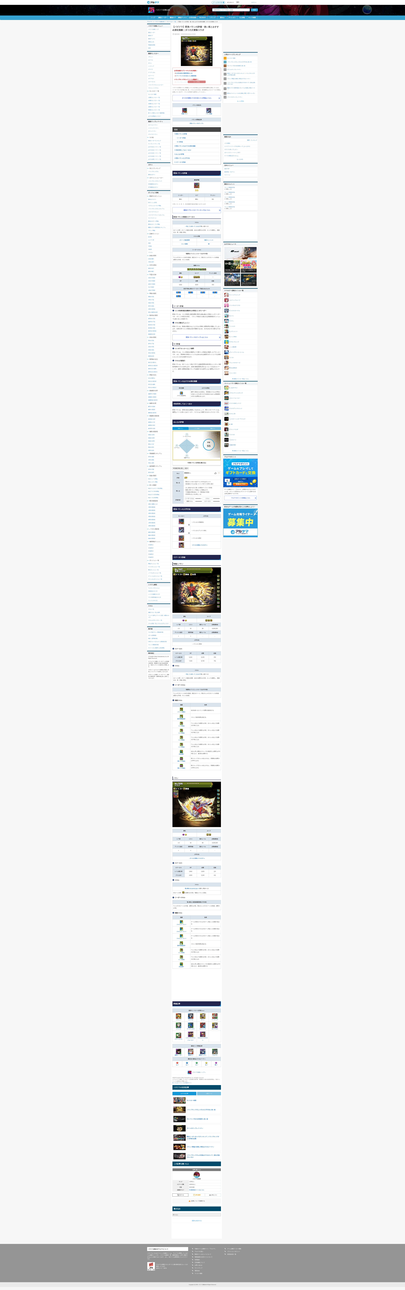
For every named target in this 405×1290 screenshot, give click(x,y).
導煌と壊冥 (151, 463)
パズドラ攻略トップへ (199, 1072)
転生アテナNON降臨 (153, 491)
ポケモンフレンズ (234, 342)
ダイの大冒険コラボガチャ (199, 545)
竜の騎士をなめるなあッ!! (192, 888)
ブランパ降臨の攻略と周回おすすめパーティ (238, 78)
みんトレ (231, 316)
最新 (248, 140)
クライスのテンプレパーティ (234, 97)
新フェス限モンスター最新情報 (156, 113)
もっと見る (240, 101)
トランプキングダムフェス (155, 181)
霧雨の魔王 (151, 271)
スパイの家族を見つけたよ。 (231, 155)
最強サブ (173, 17)
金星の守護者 (151, 284)
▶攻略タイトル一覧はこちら (240, 379)
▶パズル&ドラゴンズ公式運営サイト (182, 1082)
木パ (196, 1065)
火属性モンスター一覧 (154, 97)
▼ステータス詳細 (180, 162)
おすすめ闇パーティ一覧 (154, 159)
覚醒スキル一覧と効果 (154, 612)
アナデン (231, 321)
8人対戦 (242, 17)
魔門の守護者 (151, 406)
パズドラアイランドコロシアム (156, 215)
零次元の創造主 (152, 387)
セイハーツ (203, 1028)
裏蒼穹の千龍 (151, 321)
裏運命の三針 (151, 422)
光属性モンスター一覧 (154, 106)
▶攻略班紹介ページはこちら (196, 1190)
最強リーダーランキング (154, 140)
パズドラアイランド (153, 211)
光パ (206, 1065)
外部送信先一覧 (231, 1254)
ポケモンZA (232, 413)
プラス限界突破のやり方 (154, 597)
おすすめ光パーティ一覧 (154, 156)
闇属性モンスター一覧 (154, 110)
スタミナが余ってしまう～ (231, 149)
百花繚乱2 (150, 548)
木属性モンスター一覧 (154, 103)
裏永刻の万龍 (151, 324)
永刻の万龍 (151, 346)
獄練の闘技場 (151, 538)
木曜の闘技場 (151, 516)
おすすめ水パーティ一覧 (154, 150)
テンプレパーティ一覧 (154, 143)
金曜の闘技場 (151, 519)
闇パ (216, 1065)
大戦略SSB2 (232, 445)
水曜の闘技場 (151, 513)
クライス (178, 1028)
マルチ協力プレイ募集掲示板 (155, 632)
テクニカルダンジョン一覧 (155, 579)
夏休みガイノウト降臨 (154, 224)
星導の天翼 (151, 469)
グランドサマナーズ (234, 362)
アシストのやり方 (152, 600)
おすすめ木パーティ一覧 (154, 153)
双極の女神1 (151, 434)
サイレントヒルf (233, 429)
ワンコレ (231, 357)
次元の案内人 (151, 378)
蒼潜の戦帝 (151, 472)
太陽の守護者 (151, 290)
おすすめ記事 (184, 1093)
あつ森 (231, 424)
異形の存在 (151, 447)
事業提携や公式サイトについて (203, 1257)
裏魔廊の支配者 (152, 397)
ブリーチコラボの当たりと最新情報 (186, 76)
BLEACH (202, 17)
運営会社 (197, 1270)
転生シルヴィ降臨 (152, 482)
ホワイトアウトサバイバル (236, 352)
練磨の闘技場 (151, 532)
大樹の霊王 (151, 262)
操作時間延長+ (181, 719)
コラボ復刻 (227, 143)
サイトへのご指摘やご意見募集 (156, 647)
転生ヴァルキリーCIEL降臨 (155, 488)
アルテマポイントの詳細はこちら (240, 498)
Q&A (149, 48)
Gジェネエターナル (234, 310)
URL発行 (198, 1195)
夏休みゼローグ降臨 (153, 221)
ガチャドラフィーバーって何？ (232, 152)
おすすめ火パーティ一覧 (154, 146)
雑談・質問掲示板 (152, 638)
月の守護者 (151, 287)
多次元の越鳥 (151, 384)
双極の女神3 (151, 441)
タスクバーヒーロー (234, 398)
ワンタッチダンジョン (154, 588)
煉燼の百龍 (151, 296)
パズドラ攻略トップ (153, 29)
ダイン (203, 1019)
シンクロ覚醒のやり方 (154, 594)
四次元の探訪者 (152, 381)
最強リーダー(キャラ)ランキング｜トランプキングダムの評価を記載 (241, 74)
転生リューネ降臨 (152, 478)
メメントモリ (232, 373)
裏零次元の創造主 (152, 371)
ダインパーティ (152, 131)
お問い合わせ (198, 1265)
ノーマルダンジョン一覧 (154, 573)
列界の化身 (151, 450)
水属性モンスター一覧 (154, 100)
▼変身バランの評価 (180, 134)
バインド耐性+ (181, 712)
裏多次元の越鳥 (152, 368)
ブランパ (178, 1019)
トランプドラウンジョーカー (191, 1039)
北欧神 (150, 249)
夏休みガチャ (151, 174)
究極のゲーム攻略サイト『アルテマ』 (205, 1248)
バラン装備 (209, 113)
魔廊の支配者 (151, 409)
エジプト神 (151, 240)
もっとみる (240, 159)
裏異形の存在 (151, 425)
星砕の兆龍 (151, 306)
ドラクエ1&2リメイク (235, 403)
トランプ (212, 17)
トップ (153, 17)
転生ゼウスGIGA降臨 (153, 494)
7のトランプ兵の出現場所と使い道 (236, 65)
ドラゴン (150, 252)
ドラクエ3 (232, 434)
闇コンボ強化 (181, 761)
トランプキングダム (153, 171)
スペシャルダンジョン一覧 (155, 576)
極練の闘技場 (151, 535)
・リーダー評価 (180, 138)
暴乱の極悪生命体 (152, 312)
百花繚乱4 (150, 554)
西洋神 (150, 237)
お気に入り (214, 1195)
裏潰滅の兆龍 (151, 328)
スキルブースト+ (181, 924)
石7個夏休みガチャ (153, 187)
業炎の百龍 (151, 340)
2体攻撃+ (181, 754)
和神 (149, 243)
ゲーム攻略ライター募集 (234, 1248)
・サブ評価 (178, 142)
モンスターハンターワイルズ (237, 419)
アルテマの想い (199, 1251)
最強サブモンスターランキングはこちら (197, 210)
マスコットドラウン (203, 1039)
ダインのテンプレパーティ (234, 69)
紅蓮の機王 (151, 258)
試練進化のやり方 (152, 591)
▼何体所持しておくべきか (182, 150)
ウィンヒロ (232, 326)
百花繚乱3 (150, 551)
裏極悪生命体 (151, 334)
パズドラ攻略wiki (162, 10)
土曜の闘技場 (151, 522)
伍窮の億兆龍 (151, 309)
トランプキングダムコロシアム (156, 208)
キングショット (233, 331)
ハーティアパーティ (153, 128)
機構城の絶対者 (152, 412)
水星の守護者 (151, 280)
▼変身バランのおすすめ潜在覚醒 (185, 146)
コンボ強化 (181, 726)
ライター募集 (198, 1273)
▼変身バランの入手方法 (182, 158)
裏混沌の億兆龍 (152, 331)
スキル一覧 (151, 609)
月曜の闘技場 (151, 507)
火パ (177, 1065)
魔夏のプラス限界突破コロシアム (157, 227)
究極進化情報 (151, 45)
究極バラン (184, 113)
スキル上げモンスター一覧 (155, 620)
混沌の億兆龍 (151, 353)
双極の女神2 (151, 438)
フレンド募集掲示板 (153, 644)
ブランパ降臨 (151, 230)
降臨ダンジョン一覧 (153, 563)
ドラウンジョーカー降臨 (154, 205)
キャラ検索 (252, 17)
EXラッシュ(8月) (152, 202)
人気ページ (209, 1093)
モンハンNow (232, 336)
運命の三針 (151, 444)
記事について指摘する (198, 1201)
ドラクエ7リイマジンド (235, 408)
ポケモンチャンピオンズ (236, 393)
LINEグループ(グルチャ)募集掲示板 (157, 641)
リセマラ (214, 1055)
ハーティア (215, 1019)
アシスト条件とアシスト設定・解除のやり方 (158, 616)
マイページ (227, 175)
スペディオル (190, 1028)
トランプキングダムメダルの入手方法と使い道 (239, 62)
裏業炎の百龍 (151, 318)
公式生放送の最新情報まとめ (184, 73)
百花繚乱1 (150, 544)
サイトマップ (198, 1268)
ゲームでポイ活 (217, 2)
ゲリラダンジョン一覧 (154, 566)
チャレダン (232, 17)
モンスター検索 (152, 94)
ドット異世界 (232, 347)
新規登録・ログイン (229, 171)
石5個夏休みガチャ (153, 184)
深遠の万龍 (151, 302)
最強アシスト (182, 17)
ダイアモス (215, 1028)
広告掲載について (200, 1262)
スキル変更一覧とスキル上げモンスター (158, 623)
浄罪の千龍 (151, 299)
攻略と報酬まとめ (152, 504)
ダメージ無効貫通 (185, 240)
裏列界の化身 (151, 428)
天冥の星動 (151, 459)
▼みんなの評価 (179, 154)
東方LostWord (233, 368)
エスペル (190, 1019)
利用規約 (197, 1259)
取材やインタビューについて (203, 1254)
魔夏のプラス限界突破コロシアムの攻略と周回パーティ (241, 88)
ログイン (253, 2)
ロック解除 (184, 244)
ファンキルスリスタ (234, 305)
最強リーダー (162, 17)
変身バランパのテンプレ (197, 123)
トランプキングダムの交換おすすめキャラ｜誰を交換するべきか (241, 83)
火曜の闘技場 (151, 510)
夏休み (222, 17)
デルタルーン (232, 440)
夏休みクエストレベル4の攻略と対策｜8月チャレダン (241, 93)
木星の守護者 (151, 277)
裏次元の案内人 (152, 362)
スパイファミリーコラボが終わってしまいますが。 (237, 146)
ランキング (254, 140)
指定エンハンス (208, 240)
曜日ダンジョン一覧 (153, 569)
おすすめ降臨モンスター (154, 116)
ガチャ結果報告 (152, 635)
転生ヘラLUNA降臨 (153, 497)
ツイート (181, 1195)
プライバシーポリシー (233, 1251)
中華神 (150, 246)
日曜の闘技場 (151, 525)
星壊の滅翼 (151, 456)
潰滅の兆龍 (151, 349)
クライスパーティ (152, 134)
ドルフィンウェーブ (234, 300)
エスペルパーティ (152, 125)
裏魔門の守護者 (152, 393)
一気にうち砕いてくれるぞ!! (193, 226)
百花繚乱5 (150, 557)
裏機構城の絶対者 (152, 400)
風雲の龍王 (151, 268)
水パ (187, 1065)
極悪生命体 (151, 356)
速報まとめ (151, 41)
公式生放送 (192, 17)
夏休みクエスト (152, 199)
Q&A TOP (226, 168)
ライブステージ (152, 218)
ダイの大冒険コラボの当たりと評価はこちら (196, 98)
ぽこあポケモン (233, 387)
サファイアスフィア (234, 295)
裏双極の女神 (151, 419)
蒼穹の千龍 (151, 343)
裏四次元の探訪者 (152, 365)
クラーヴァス (178, 1039)
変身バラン (180, 428)
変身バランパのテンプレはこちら (197, 337)
